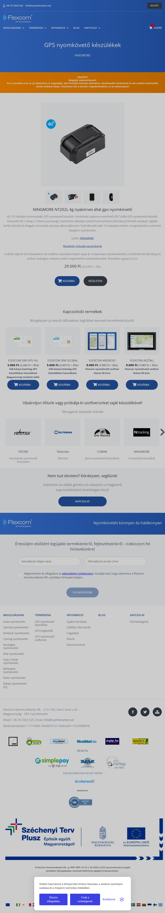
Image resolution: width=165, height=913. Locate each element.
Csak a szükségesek (85, 899)
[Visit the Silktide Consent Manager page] (122, 899)
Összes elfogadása (53, 899)
